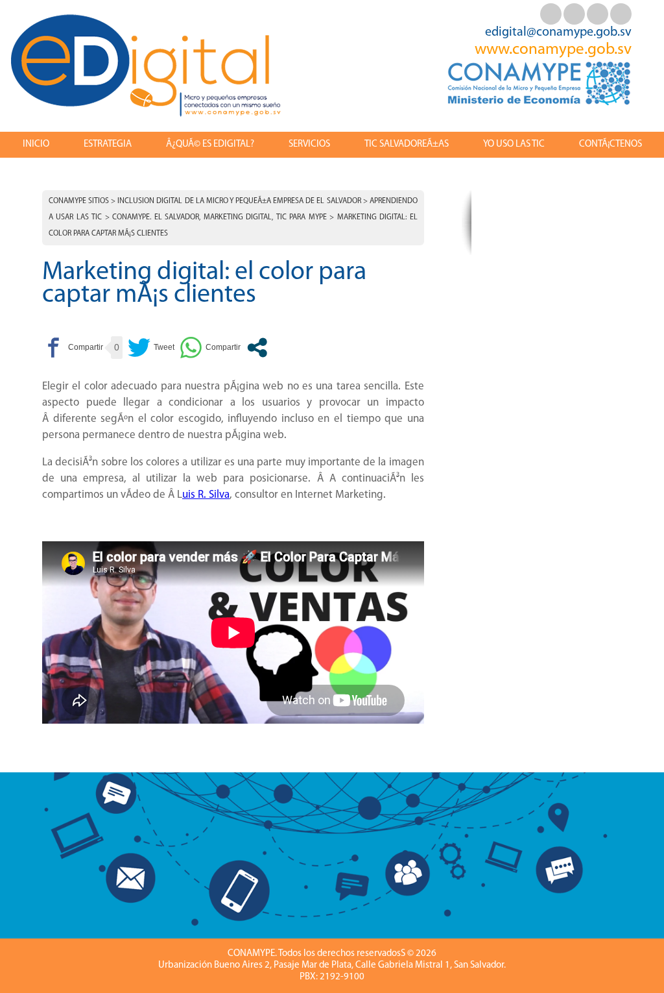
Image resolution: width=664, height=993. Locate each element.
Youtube (597, 14)
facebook (551, 14)
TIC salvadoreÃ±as (406, 144)
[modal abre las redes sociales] (257, 347)
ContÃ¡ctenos (610, 144)
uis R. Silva (206, 494)
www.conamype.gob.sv (553, 50)
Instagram (621, 14)
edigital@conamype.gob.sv (558, 32)
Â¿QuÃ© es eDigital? (210, 144)
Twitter (574, 14)
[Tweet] (151, 347)
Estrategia (108, 144)
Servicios (309, 144)
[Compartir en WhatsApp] (210, 347)
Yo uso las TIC (514, 144)
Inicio (36, 144)
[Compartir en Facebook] (72, 347)
